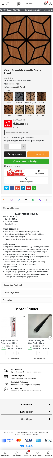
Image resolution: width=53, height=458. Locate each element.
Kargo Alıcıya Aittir (31, 10)
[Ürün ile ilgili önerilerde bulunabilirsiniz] (48, 199)
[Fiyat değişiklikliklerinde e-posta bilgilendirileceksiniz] (33, 199)
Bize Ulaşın (26, 419)
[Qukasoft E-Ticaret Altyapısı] (26, 446)
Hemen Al (39, 154)
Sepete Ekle (16, 154)
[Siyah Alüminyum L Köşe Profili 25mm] (40, 326)
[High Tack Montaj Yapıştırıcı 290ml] (13, 326)
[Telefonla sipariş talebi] (41, 199)
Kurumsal (26, 404)
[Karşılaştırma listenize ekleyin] (26, 199)
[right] (50, 337)
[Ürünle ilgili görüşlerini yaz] (19, 199)
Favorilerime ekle (13, 166)
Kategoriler (26, 411)
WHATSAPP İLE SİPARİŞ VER (28, 161)
